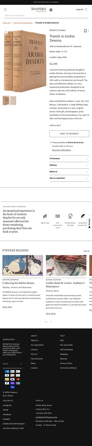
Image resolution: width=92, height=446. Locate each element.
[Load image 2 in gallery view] (13, 100)
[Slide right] (51, 321)
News (33, 363)
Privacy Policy (66, 363)
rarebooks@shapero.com (46, 417)
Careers (34, 368)
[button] (5, 9)
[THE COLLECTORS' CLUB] (57, 221)
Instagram (7, 405)
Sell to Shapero (66, 349)
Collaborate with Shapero (14, 423)
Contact (34, 349)
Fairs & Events (37, 358)
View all (87, 251)
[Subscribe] (19, 364)
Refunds (63, 358)
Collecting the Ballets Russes (18, 283)
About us (34, 340)
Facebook (7, 414)
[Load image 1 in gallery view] (6, 100)
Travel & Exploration (22, 23)
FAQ (61, 340)
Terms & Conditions (68, 368)
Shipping (64, 354)
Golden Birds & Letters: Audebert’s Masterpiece (65, 285)
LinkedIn (6, 419)
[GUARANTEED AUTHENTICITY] (83, 221)
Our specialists (37, 345)
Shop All (7, 23)
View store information (61, 150)
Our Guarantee (66, 345)
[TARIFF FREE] (45, 221)
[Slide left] (40, 321)
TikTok (5, 410)
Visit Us (34, 354)
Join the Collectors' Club (13, 428)
